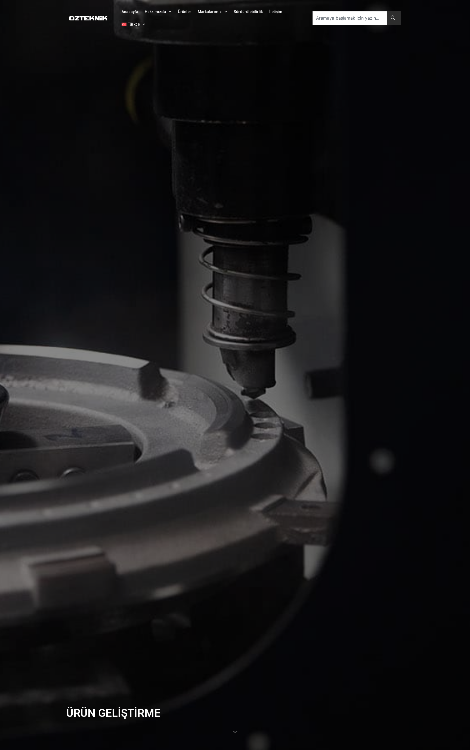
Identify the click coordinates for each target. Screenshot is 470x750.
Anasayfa (130, 12)
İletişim (275, 12)
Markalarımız (210, 12)
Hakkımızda (155, 12)
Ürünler (184, 12)
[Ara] (394, 18)
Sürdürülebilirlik (248, 12)
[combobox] (350, 18)
